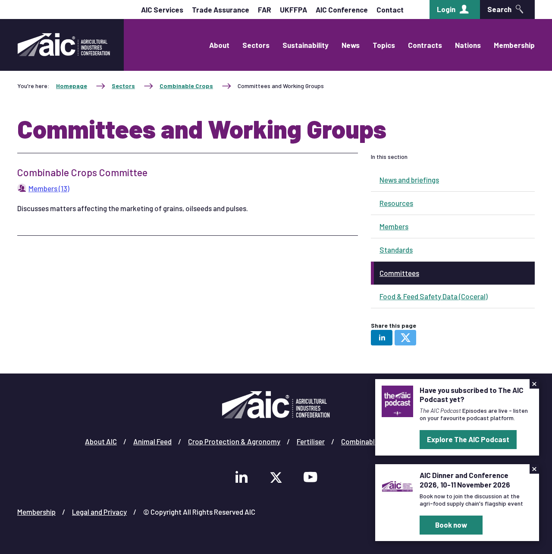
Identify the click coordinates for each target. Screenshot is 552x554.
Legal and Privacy (99, 511)
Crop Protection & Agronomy (234, 441)
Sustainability (305, 45)
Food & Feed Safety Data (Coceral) (434, 296)
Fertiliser (311, 441)
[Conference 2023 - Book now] (397, 485)
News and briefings (409, 179)
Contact (390, 9)
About (219, 45)
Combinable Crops (186, 85)
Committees (399, 273)
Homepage (71, 85)
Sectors (256, 45)
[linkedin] (381, 337)
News (351, 45)
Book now (451, 524)
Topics (384, 45)
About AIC (101, 441)
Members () (48, 188)
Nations (468, 45)
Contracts (425, 45)
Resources (396, 203)
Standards (396, 249)
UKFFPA (293, 9)
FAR (264, 9)
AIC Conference (342, 9)
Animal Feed (152, 441)
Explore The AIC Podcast (468, 439)
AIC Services (162, 9)
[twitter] (405, 337)
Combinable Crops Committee (82, 172)
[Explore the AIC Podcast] (397, 400)
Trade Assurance (220, 9)
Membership (514, 45)
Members (394, 226)
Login (446, 9)
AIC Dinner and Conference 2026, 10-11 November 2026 (465, 479)
